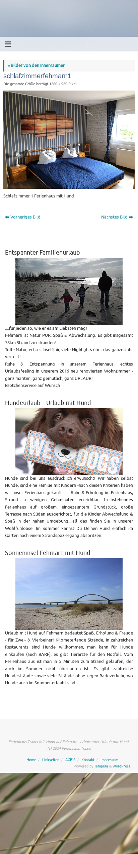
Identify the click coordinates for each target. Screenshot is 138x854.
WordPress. (122, 766)
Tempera (101, 766)
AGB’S (70, 759)
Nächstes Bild (114, 217)
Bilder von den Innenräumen (36, 65)
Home (31, 759)
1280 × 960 (58, 84)
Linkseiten (50, 759)
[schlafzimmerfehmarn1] (69, 140)
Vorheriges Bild (25, 217)
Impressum (109, 759)
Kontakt (87, 759)
